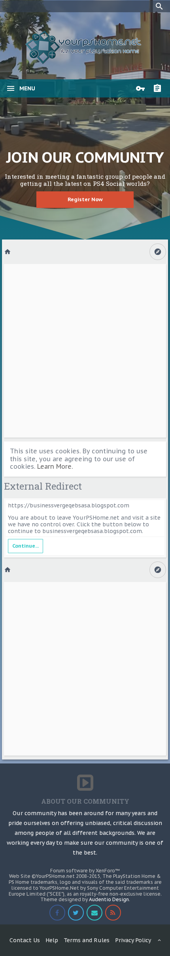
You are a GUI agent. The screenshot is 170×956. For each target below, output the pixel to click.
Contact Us (24, 940)
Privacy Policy (133, 940)
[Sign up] (159, 88)
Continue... (25, 546)
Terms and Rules (87, 940)
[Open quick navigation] (157, 251)
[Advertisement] (85, 351)
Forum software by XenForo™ (85, 871)
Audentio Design (109, 899)
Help (51, 940)
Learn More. (55, 466)
